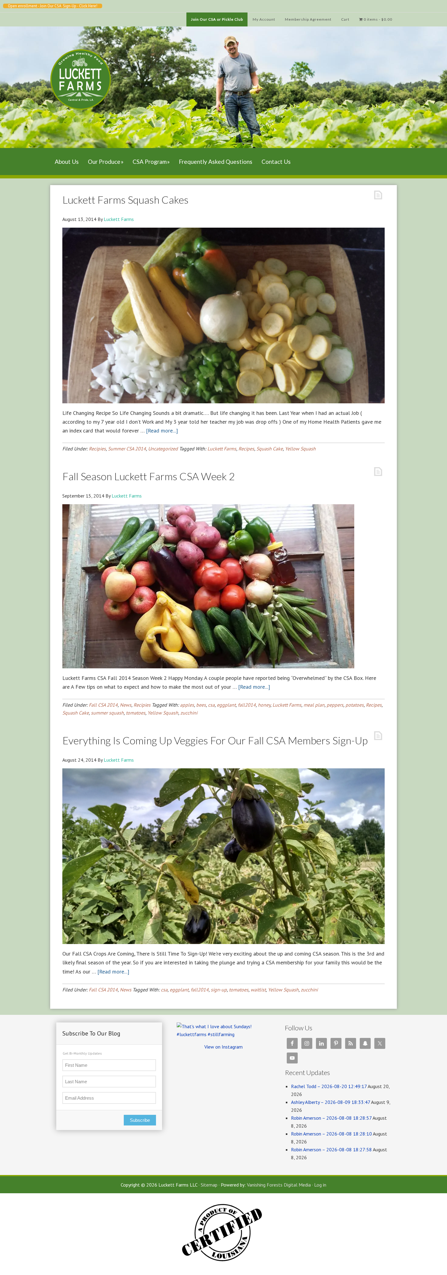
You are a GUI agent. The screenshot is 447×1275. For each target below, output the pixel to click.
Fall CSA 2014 (103, 705)
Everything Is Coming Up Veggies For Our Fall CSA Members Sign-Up (215, 740)
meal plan (313, 705)
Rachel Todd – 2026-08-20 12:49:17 (329, 1086)
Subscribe (140, 1120)
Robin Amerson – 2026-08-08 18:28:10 (331, 1134)
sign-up (219, 990)
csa (211, 705)
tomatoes (135, 713)
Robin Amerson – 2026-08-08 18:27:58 (331, 1149)
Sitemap (209, 1185)
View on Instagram (223, 1047)
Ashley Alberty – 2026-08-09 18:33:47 (330, 1102)
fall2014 (247, 705)
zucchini (188, 713)
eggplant (226, 705)
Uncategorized (163, 449)
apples (187, 705)
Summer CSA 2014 (127, 449)
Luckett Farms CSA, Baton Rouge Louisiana (80, 98)
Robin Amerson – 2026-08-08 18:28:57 (331, 1118)
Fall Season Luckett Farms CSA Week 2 (148, 476)
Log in (320, 1185)
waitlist (258, 990)
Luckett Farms (221, 449)
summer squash (107, 713)
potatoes (354, 705)
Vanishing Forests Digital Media (279, 1185)
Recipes (246, 449)
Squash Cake (269, 449)
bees (201, 705)
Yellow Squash (300, 449)
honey (264, 705)
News (125, 705)
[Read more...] (162, 430)
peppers (335, 705)
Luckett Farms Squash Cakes (125, 199)
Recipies (97, 449)
